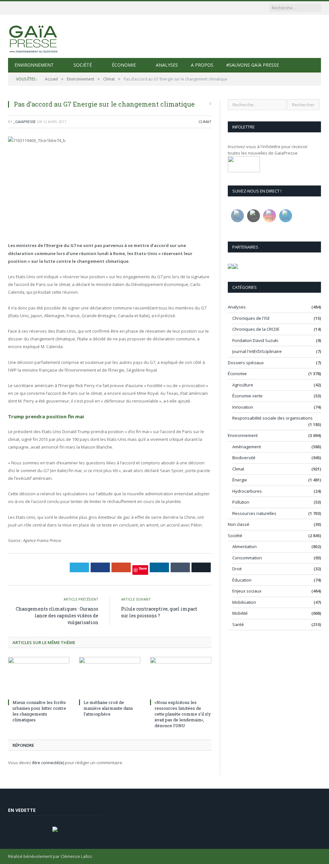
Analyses (167, 65)
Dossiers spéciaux (246, 363)
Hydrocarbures (247, 491)
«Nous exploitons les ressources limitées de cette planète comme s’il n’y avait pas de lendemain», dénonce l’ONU (183, 714)
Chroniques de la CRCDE (256, 329)
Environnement (34, 65)
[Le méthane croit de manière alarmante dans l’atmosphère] (109, 677)
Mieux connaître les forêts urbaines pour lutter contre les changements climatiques (39, 711)
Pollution (240, 502)
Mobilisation (244, 602)
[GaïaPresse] (33, 36)
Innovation (242, 407)
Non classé (238, 524)
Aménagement (246, 447)
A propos (202, 65)
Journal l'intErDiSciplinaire (257, 351)
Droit (237, 569)
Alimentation (244, 546)
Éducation (242, 580)
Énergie (239, 480)
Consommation (247, 558)
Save (143, 568)
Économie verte (247, 396)
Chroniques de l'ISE (251, 318)
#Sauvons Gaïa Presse (252, 65)
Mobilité (240, 613)
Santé (238, 624)
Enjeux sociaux (247, 591)
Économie (124, 65)
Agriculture (242, 385)
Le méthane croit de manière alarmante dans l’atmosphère (108, 708)
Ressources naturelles (254, 513)
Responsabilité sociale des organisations (272, 418)
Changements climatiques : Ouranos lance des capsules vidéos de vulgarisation (57, 615)
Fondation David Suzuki (255, 340)
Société (83, 65)
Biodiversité (243, 457)
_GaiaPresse (24, 121)
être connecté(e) (48, 762)
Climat (205, 121)
